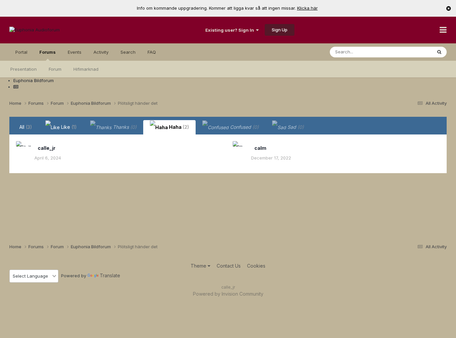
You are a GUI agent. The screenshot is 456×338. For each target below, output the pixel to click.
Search (128, 52)
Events (74, 52)
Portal (21, 52)
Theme (199, 266)
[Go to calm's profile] (240, 148)
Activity (100, 52)
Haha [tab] (178, 127)
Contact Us (229, 266)
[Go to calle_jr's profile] (23, 148)
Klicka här (307, 8)
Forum (55, 69)
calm (260, 148)
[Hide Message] (448, 8)
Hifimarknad (85, 69)
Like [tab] (68, 127)
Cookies (256, 266)
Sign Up (279, 29)
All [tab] (25, 127)
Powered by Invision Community (228, 294)
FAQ (152, 52)
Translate (110, 275)
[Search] (439, 52)
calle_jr (46, 148)
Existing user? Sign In (230, 30)
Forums (47, 52)
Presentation (23, 69)
